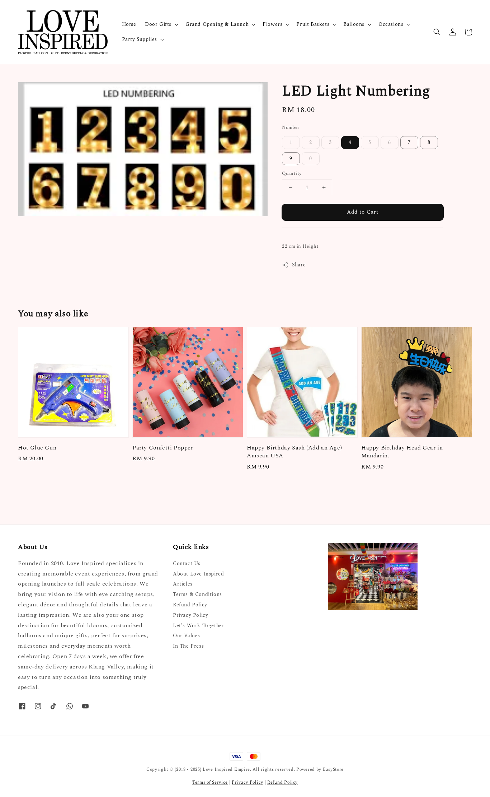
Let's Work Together (198, 625)
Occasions (390, 24)
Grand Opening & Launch (217, 24)
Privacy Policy (190, 615)
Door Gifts (158, 24)
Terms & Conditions (197, 594)
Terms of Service (210, 782)
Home (129, 24)
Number (290, 127)
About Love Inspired (198, 574)
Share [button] (299, 265)
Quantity (291, 173)
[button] (437, 32)
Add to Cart (362, 212)
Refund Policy (190, 605)
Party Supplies (139, 39)
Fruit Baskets (312, 24)
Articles (183, 584)
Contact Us (187, 563)
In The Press (188, 646)
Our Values (186, 635)
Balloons (353, 24)
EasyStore (333, 769)
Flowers (272, 24)
